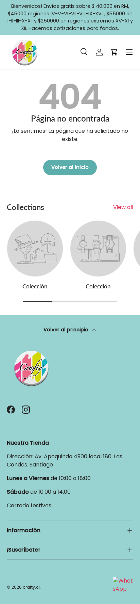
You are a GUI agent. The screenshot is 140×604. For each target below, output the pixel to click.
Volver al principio (66, 329)
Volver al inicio (70, 167)
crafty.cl (31, 587)
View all (123, 207)
